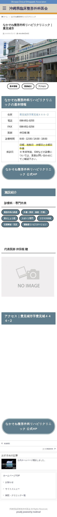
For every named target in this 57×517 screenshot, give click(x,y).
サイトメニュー (12, 489)
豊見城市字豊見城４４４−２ (34, 114)
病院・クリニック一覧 (15, 495)
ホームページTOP (11, 476)
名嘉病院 (7, 443)
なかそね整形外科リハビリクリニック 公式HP (29, 172)
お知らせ (9, 482)
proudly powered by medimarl (28, 512)
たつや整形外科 (48, 449)
